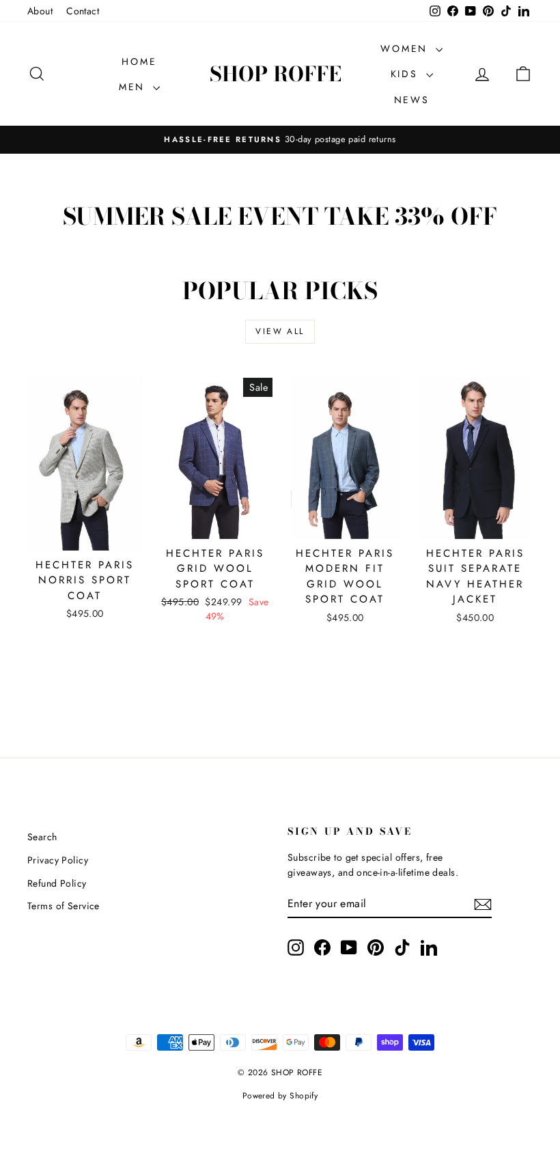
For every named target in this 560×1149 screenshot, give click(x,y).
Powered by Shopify (280, 1096)
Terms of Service (63, 906)
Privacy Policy (57, 860)
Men (134, 87)
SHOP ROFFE (275, 73)
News (412, 100)
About (40, 11)
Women (406, 48)
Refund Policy (57, 883)
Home (139, 61)
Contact (82, 11)
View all (279, 331)
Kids (407, 74)
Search (42, 837)
